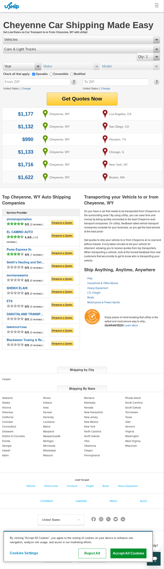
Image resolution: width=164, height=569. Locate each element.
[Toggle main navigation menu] (157, 6)
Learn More (131, 325)
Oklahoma (90, 445)
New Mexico (91, 421)
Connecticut (9, 426)
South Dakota (133, 407)
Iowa (46, 407)
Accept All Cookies (128, 553)
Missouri (48, 455)
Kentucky (48, 417)
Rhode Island (133, 398)
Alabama (7, 398)
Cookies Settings (24, 553)
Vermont (130, 426)
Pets (89, 278)
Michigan (48, 441)
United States (11, 88)
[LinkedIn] (122, 519)
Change (26, 88)
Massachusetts (51, 436)
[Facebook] (93, 519)
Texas (128, 417)
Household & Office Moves (102, 283)
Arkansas (7, 412)
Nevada (88, 407)
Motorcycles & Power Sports (103, 302)
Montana (89, 398)
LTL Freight (93, 292)
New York (89, 426)
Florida (6, 441)
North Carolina (92, 431)
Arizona (6, 407)
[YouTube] (115, 519)
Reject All (92, 553)
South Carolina (134, 402)
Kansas (47, 412)
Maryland (48, 431)
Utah (128, 421)
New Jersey (91, 417)
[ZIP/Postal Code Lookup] (73, 83)
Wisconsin (131, 445)
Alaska (6, 402)
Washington (132, 436)
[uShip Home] (12, 6)
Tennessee (131, 412)
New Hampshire (93, 412)
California (7, 417)
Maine (46, 426)
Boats (90, 297)
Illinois (47, 398)
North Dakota (92, 436)
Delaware (7, 431)
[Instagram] (101, 519)
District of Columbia (13, 436)
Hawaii (6, 450)
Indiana (47, 402)
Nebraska (89, 402)
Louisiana (49, 421)
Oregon (88, 450)
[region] (78, 546)
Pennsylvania (92, 455)
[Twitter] (108, 519)
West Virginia (133, 441)
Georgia (7, 445)
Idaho (5, 455)
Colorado (7, 421)
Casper (6, 379)
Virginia (129, 431)
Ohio (87, 441)
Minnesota (49, 445)
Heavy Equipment (97, 288)
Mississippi (49, 450)
